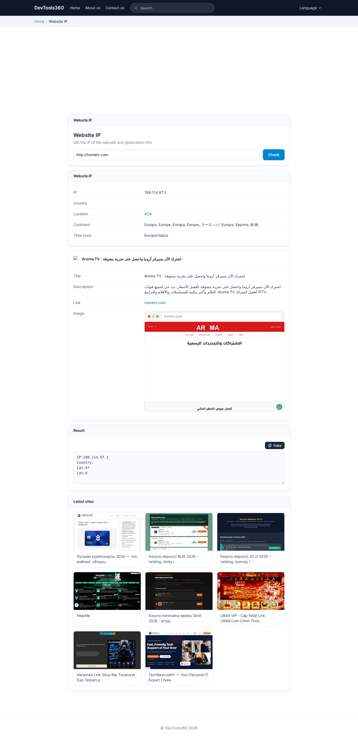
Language (308, 7)
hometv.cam (155, 302)
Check (273, 154)
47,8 (148, 214)
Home (75, 7)
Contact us (115, 7)
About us (92, 7)
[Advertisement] (179, 75)
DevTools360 (49, 7)
